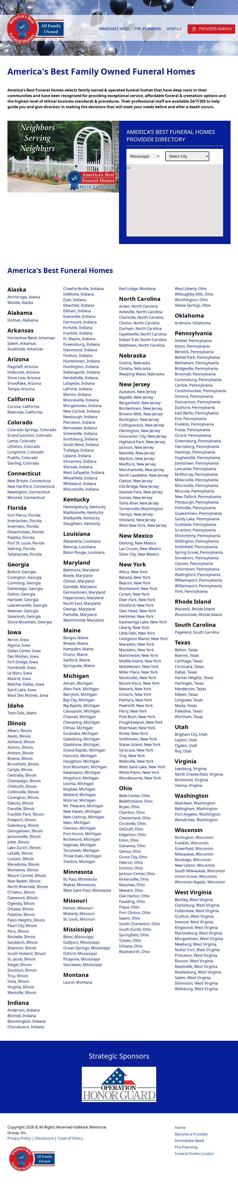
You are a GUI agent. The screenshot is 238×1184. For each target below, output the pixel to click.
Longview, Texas (189, 700)
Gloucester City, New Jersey (143, 436)
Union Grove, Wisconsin (196, 876)
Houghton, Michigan (81, 761)
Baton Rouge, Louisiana (84, 552)
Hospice (174, 29)
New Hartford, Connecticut (31, 486)
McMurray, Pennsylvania (196, 474)
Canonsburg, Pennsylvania (198, 379)
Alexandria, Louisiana (81, 541)
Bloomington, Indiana (26, 1021)
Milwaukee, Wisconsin (194, 854)
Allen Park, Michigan (81, 688)
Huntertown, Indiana (81, 361)
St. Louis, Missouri (79, 919)
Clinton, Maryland (78, 581)
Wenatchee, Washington (196, 819)
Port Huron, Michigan (82, 833)
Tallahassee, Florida (24, 554)
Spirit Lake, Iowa (21, 689)
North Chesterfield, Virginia (199, 774)
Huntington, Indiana (81, 366)
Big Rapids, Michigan (81, 705)
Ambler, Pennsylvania (193, 340)
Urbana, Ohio (131, 946)
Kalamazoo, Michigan (82, 772)
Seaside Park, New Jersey (141, 491)
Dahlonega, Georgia (25, 588)
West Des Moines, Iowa (27, 695)
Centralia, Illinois (21, 775)
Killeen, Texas (186, 694)
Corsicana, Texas (189, 666)
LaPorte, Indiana (77, 388)
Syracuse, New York (136, 750)
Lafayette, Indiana (79, 383)
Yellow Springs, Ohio (193, 305)
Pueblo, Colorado (22, 457)
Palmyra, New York (135, 700)
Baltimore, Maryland (81, 569)
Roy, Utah (183, 751)
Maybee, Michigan (79, 789)
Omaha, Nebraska (135, 368)
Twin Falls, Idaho (21, 713)
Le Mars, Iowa (19, 673)
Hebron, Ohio (131, 862)
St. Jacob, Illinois (21, 959)
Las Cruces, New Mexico (140, 548)
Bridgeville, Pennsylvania (196, 368)
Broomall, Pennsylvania (195, 374)
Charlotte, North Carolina (141, 317)
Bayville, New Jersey (136, 397)
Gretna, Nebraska (134, 362)
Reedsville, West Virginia (196, 966)
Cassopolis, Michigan (81, 711)
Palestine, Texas (188, 711)
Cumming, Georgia (24, 582)
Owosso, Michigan (79, 828)
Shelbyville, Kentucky (81, 517)
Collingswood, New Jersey (141, 425)
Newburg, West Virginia (195, 944)
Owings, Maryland (79, 609)
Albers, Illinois (19, 730)
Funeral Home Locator (194, 1153)
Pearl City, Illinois (22, 925)
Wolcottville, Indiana (81, 489)
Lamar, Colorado (21, 440)
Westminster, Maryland (83, 620)
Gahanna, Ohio (132, 845)
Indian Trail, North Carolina (142, 339)
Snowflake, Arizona (24, 383)
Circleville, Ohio (132, 823)
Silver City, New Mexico (139, 554)
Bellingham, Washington (196, 808)
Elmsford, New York (136, 605)
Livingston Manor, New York (143, 638)
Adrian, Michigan (78, 683)
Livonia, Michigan (78, 783)
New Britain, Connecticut (29, 480)
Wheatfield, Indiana (80, 478)
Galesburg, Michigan (81, 739)
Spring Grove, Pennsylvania (199, 552)
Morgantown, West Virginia (199, 938)
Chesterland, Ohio (135, 817)
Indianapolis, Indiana (81, 372)
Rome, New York (133, 733)
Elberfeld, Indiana (78, 305)
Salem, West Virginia (193, 977)
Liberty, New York (134, 627)
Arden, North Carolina (138, 306)
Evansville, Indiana (79, 316)
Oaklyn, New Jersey (135, 480)
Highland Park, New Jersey (142, 441)
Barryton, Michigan (80, 694)
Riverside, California (24, 412)
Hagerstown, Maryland (83, 597)
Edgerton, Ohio (132, 834)
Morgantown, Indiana (82, 405)
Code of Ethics (70, 1138)
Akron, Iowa (18, 639)
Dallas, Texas (186, 672)
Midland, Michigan (79, 794)
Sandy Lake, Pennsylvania (197, 518)
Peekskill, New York (136, 705)
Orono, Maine (75, 654)
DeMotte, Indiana (78, 294)
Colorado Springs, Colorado (31, 429)
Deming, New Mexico (137, 543)
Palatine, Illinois (21, 914)
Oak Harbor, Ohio (134, 895)
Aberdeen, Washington (195, 803)
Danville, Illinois (21, 808)
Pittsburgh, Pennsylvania (196, 502)
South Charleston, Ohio (139, 923)
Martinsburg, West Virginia (198, 933)
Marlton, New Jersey (136, 458)
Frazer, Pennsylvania (192, 429)
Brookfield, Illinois (23, 764)
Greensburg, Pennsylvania (198, 440)
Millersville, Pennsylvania (196, 479)
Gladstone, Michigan (81, 744)
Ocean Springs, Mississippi (86, 947)
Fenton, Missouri (78, 908)
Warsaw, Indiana (77, 466)
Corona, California (23, 406)
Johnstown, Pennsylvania (196, 463)
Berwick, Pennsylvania (194, 351)
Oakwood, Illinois (22, 897)
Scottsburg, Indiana (80, 439)
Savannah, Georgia (24, 616)
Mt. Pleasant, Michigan (83, 805)
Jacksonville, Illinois (24, 836)
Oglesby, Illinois (21, 903)
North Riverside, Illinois (27, 886)
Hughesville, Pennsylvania (197, 457)
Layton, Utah (186, 739)
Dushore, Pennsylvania (195, 407)
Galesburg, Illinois (23, 825)
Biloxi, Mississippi (78, 936)
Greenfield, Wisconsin (194, 848)
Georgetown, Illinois (25, 830)
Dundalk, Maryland (80, 586)
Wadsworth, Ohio (134, 951)
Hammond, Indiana (80, 349)
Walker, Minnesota (79, 884)
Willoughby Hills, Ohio (194, 294)
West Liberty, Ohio (191, 288)
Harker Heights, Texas (194, 677)
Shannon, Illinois (21, 947)
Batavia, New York (134, 577)
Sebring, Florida (21, 548)
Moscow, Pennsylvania (194, 491)
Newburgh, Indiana (80, 416)
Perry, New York (133, 711)
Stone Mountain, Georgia (29, 622)
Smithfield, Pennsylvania (196, 546)
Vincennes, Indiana (79, 461)
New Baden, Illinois (24, 881)
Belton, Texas (186, 649)
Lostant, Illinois (20, 858)
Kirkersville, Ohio (134, 879)
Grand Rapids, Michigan (84, 750)
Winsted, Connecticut (26, 497)
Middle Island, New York (140, 661)
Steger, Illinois (19, 964)
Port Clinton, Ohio (135, 912)
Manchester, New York (138, 655)
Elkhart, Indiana (77, 310)
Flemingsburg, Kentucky (84, 506)
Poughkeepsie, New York (141, 722)
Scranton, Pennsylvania (195, 530)
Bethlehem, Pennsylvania (197, 362)
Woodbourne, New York (140, 778)
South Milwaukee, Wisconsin (200, 870)
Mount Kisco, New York (139, 683)
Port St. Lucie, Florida (25, 543)
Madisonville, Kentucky (83, 512)
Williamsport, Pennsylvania (198, 580)
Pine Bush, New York (137, 716)
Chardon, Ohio (132, 812)
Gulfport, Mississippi (81, 942)
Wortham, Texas (189, 716)
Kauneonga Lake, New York (143, 622)
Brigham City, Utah (191, 734)
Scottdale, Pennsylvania (195, 524)
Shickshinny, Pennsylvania (197, 535)
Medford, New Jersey (137, 464)
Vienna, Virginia (188, 785)
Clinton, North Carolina (139, 322)
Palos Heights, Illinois (26, 920)
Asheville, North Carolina (140, 311)
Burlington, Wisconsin (194, 837)
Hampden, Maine (78, 648)
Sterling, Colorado (23, 463)
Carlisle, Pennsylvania (193, 385)
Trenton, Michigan (79, 861)
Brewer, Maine (75, 643)
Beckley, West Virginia (194, 899)
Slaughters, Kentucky (81, 523)
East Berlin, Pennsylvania (196, 413)
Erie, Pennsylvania (190, 418)
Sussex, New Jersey (135, 497)
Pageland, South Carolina (197, 632)
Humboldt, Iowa (21, 667)
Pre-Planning (147, 29)
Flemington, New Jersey (139, 430)
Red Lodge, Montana (137, 288)
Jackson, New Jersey (136, 447)
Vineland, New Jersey (137, 519)
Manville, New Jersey (137, 452)
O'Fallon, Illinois (21, 892)
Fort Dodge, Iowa (22, 661)
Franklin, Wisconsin (192, 843)
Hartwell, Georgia (22, 599)
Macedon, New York (136, 644)
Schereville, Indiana (80, 433)
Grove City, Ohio (133, 856)
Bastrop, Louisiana (79, 546)
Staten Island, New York (140, 744)
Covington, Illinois (23, 797)
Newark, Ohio (131, 890)
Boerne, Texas (187, 655)
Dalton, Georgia (21, 594)
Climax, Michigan (78, 727)
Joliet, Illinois (18, 842)
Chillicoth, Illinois (22, 786)
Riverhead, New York (137, 727)
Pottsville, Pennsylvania (195, 507)
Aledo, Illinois (19, 736)
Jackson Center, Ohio (137, 873)
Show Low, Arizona (23, 377)
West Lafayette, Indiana (83, 472)
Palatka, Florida (20, 537)
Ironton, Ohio (131, 868)
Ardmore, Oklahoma (193, 322)
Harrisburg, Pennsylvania (197, 446)
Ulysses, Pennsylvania (194, 563)
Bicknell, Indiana (21, 1015)
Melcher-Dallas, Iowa (25, 684)
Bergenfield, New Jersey (140, 402)
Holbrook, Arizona (23, 372)
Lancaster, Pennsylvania (195, 468)
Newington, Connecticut (28, 491)
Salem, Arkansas (21, 343)
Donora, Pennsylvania (194, 396)
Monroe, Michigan (79, 800)
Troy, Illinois (17, 975)
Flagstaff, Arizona (22, 366)
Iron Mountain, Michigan (85, 766)
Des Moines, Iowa (23, 656)
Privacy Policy (19, 1138)
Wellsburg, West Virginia (196, 988)
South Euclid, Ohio (135, 929)
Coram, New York (134, 594)
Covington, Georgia (24, 577)
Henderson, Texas (190, 688)
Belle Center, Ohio (134, 795)
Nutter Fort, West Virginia (197, 949)
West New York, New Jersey (143, 525)
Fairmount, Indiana (80, 322)
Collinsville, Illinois (23, 791)
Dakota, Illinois (20, 803)
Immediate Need (114, 29)
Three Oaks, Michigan (82, 856)
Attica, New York (133, 571)
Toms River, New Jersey (139, 503)
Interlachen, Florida (24, 520)
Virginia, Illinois (20, 986)
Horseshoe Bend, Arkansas (31, 337)
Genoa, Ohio (130, 851)
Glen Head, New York (137, 610)
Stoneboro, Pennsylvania (196, 557)
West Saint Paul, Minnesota (87, 890)
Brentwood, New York (138, 588)
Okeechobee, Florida (25, 531)
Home (180, 1127)
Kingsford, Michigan (81, 778)
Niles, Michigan (76, 822)
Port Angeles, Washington (198, 814)
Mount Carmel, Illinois (26, 875)
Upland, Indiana (77, 455)
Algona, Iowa (18, 645)
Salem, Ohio (129, 918)
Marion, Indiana (77, 394)
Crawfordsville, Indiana (83, 288)
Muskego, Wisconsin (193, 859)
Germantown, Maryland (84, 592)
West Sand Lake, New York (142, 766)
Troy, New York (132, 755)
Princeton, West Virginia (196, 955)
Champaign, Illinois (24, 780)
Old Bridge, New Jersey (139, 486)
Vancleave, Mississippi (82, 964)
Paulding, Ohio (132, 901)
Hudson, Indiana (77, 355)
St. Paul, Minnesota (80, 879)
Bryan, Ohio (129, 806)
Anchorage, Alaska (23, 296)
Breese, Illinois (20, 758)
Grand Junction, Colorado (29, 435)
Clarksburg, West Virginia (197, 905)
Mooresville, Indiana (81, 400)
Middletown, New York (139, 666)
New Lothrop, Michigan (83, 817)
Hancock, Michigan (80, 755)
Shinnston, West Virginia (196, 983)
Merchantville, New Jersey (141, 469)
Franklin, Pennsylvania (194, 424)
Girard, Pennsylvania (193, 435)
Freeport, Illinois (21, 819)
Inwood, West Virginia (194, 921)
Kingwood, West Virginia (196, 927)
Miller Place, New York (138, 672)
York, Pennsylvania (191, 591)
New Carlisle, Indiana (81, 411)
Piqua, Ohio (129, 907)
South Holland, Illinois (26, 953)
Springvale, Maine (79, 665)
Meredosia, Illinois (23, 864)
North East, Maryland (82, 603)
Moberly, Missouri (79, 913)
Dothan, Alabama (22, 320)
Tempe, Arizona (21, 388)
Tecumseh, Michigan (81, 850)
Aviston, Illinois (20, 752)
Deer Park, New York (137, 599)
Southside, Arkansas (25, 348)
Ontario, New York (135, 694)
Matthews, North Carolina (142, 345)
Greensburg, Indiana (81, 344)
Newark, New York (135, 688)
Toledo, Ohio (130, 940)
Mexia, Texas (186, 705)
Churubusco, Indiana (25, 1026)
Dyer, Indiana (74, 299)
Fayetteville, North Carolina (142, 334)
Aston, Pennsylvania (192, 346)
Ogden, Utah (186, 745)
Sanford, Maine (76, 660)
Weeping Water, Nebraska (141, 374)
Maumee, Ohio (132, 884)
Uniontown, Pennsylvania (197, 569)
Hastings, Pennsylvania (195, 452)
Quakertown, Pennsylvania (198, 513)
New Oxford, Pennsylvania (198, 496)
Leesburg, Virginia (191, 768)
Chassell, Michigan (79, 716)
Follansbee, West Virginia (197, 910)
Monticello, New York (137, 677)
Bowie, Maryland (78, 575)
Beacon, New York (135, 582)
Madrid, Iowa (19, 678)
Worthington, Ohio (191, 299)
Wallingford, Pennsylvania (197, 574)
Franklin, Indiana (78, 333)
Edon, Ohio (129, 840)
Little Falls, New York (137, 633)
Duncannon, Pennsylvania (197, 401)
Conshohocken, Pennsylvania (200, 390)
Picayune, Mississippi (81, 959)
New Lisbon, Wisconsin (195, 865)
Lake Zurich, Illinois (24, 847)
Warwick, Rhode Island (195, 609)
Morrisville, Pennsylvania (196, 485)
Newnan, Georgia (22, 610)
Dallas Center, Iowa (24, 650)
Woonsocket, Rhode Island (198, 614)
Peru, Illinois (18, 931)
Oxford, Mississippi (80, 953)
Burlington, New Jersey (139, 419)
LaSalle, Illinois (20, 853)
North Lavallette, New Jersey (143, 475)
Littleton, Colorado (23, 446)
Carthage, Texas (189, 661)
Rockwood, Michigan (81, 839)
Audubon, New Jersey (137, 391)
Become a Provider (191, 1134)
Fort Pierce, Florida (23, 515)
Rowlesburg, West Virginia (198, 972)
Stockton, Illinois (21, 970)
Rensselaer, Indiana (80, 427)
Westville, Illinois (21, 992)
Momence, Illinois (22, 869)
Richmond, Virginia (191, 779)
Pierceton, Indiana (79, 422)
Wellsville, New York (136, 761)
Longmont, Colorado (25, 452)
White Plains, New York (139, 772)
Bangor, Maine (75, 637)
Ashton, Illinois (20, 747)
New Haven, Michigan (82, 811)
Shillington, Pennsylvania (196, 541)
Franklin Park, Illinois (25, 814)
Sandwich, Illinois (22, 942)
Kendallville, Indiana (80, 377)
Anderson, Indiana (23, 1010)
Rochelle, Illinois (21, 936)
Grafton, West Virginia (194, 916)
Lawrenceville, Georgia (27, 605)
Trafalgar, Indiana (78, 450)
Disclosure (44, 1138)
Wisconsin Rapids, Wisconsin (200, 882)
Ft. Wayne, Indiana (79, 338)
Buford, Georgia (21, 571)
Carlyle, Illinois (20, 769)
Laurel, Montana (77, 982)
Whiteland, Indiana (79, 483)
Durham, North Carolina (140, 328)
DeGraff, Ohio (131, 829)
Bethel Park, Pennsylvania (197, 357)
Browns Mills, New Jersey (141, 413)
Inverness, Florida (23, 526)
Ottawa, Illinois (20, 908)
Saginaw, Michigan (79, 844)
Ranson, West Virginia (194, 960)
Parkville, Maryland (80, 614)
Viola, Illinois (18, 981)
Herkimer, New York (136, 616)
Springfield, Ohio (134, 934)
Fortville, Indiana (77, 327)
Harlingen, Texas (189, 683)
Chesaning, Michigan (81, 722)
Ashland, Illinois (21, 741)
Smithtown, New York (138, 739)
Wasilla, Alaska (20, 302)
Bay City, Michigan (79, 700)
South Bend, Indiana (81, 444)
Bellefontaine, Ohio (136, 801)
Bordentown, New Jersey (140, 408)
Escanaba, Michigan (80, 733)
